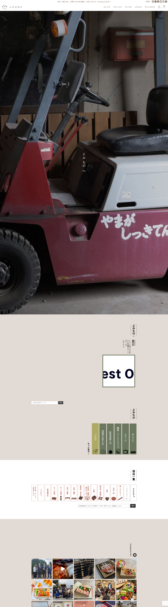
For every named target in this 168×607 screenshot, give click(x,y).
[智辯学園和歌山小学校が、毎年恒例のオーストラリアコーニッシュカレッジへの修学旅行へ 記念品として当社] (41, 569)
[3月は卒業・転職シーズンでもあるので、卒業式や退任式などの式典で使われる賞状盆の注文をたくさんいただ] (84, 569)
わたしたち (117, 7)
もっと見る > (88, 449)
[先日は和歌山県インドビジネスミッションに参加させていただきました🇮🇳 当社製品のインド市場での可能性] (105, 590)
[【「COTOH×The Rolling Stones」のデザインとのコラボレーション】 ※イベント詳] (105, 569)
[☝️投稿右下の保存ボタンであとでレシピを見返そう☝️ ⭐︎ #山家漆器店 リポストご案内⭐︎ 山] (126, 569)
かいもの (128, 7)
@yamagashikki (131, 550)
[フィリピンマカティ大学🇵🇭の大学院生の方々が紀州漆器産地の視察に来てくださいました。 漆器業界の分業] (63, 590)
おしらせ (107, 7)
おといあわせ (150, 7)
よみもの (138, 7)
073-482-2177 (103, 1)
